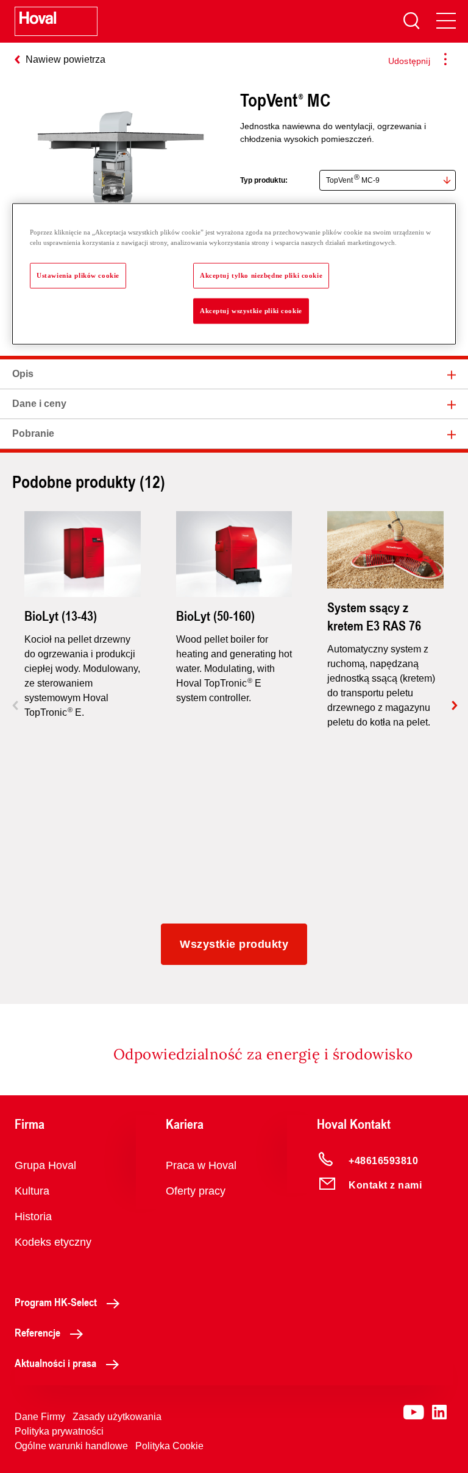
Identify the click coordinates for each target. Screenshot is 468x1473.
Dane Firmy (40, 1416)
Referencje (37, 1332)
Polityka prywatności (59, 1431)
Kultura (32, 1191)
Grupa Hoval (45, 1165)
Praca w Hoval (201, 1165)
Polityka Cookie (169, 1446)
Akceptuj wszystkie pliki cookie (251, 310)
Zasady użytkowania (117, 1416)
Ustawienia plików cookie (78, 274)
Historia (33, 1216)
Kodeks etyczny (53, 1242)
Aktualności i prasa (55, 1363)
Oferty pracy (195, 1191)
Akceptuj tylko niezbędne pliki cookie (261, 274)
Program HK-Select (56, 1302)
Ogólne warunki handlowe (71, 1446)
